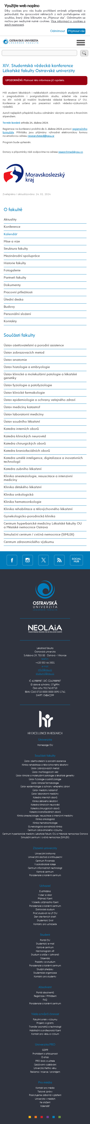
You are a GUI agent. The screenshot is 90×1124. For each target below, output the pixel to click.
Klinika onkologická (18, 494)
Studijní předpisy (45, 969)
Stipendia (45, 958)
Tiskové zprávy (45, 1091)
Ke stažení (45, 1102)
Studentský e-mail (45, 944)
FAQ (45, 1000)
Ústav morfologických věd (45, 772)
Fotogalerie (12, 270)
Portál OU (45, 940)
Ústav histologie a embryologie (27, 367)
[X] (43, 560)
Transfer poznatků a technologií (45, 1027)
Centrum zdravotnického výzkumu (29, 542)
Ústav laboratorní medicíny (24, 414)
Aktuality (10, 219)
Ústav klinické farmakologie (24, 392)
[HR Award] (45, 722)
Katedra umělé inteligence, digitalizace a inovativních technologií (43, 460)
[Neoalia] (45, 628)
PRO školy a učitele (45, 1061)
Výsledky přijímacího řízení (45, 902)
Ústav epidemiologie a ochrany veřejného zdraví (39, 400)
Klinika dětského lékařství (23, 487)
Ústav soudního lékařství (22, 421)
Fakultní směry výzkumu (45, 1019)
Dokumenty (12, 285)
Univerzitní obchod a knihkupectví (45, 857)
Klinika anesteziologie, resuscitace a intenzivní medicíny (38, 478)
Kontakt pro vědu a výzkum (45, 1034)
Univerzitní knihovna (45, 853)
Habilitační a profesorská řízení (45, 1030)
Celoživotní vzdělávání (45, 1065)
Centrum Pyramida (45, 861)
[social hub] (76, 560)
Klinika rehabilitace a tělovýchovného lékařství (38, 509)
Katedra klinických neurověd (25, 436)
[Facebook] (12, 560)
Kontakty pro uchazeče (45, 924)
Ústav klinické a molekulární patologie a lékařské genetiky (40, 376)
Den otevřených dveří (45, 917)
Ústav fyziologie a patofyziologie (28, 385)
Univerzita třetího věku (45, 1068)
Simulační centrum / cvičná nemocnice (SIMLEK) (39, 534)
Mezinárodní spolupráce (22, 256)
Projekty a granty (45, 1023)
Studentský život (45, 920)
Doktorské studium (45, 909)
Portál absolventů (45, 992)
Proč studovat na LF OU (45, 913)
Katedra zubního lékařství (23, 469)
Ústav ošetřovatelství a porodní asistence (34, 345)
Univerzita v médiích (45, 1099)
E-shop (45, 1057)
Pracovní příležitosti (18, 292)
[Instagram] (27, 560)
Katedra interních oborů (21, 428)
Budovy (9, 306)
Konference (12, 226)
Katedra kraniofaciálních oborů (27, 450)
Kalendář (10, 234)
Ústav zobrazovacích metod (24, 352)
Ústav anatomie (15, 359)
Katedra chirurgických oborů (25, 443)
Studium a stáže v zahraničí (45, 954)
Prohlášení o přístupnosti (45, 1054)
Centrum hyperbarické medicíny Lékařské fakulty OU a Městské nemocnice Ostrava (43, 525)
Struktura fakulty (16, 248)
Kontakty (10, 321)
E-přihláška (45, 891)
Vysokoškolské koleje (45, 864)
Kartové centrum (45, 872)
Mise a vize (12, 241)
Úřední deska (13, 299)
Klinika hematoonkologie (22, 501)
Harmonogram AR (45, 951)
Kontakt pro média (45, 1088)
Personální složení (17, 314)
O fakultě (13, 210)
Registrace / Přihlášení (45, 996)
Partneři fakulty (15, 277)
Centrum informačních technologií (45, 868)
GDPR (45, 1050)
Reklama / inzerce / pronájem (45, 1072)
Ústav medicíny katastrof (22, 407)
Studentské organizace (45, 973)
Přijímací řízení (45, 898)
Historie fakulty (15, 263)
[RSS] (59, 560)
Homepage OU (45, 745)
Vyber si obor (45, 895)
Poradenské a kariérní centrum (45, 875)
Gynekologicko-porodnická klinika (29, 516)
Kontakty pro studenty (45, 976)
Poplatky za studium (45, 962)
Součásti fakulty (19, 335)
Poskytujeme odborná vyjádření (45, 1095)
